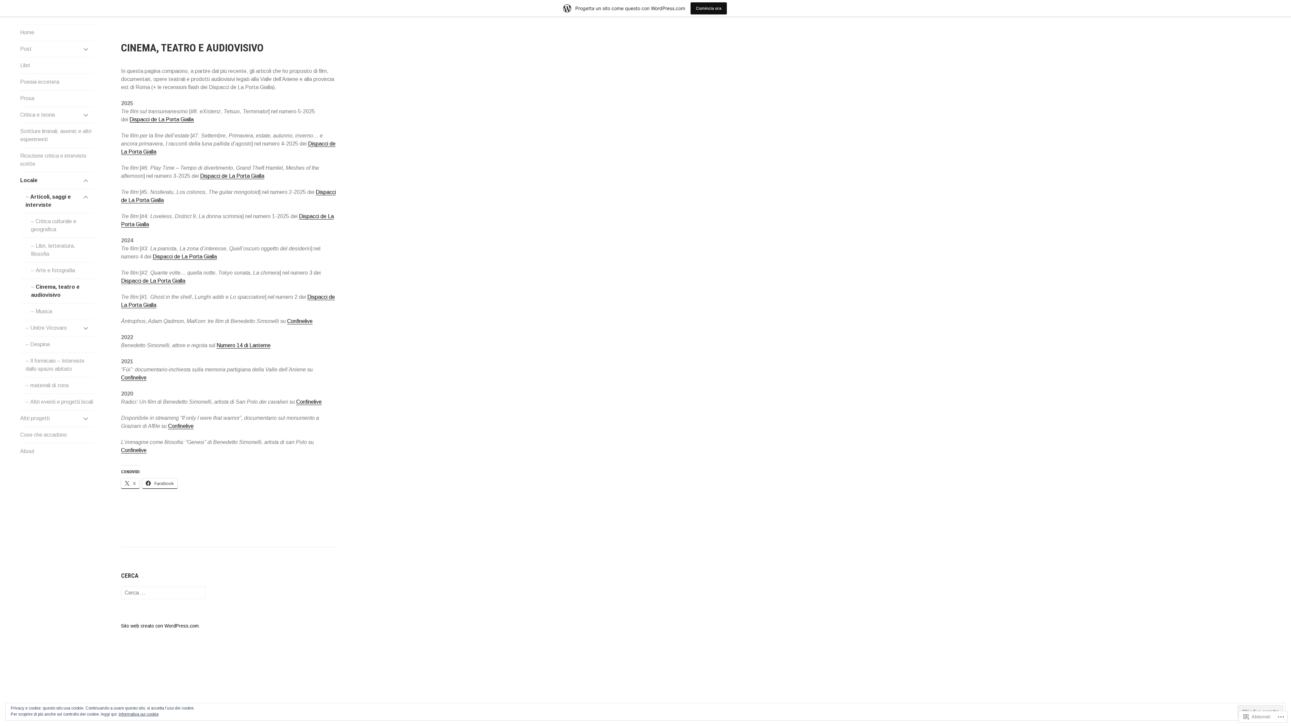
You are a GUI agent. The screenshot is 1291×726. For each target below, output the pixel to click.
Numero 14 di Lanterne (244, 345)
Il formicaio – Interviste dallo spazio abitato (55, 365)
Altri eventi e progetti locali (61, 402)
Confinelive (300, 321)
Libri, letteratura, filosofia (53, 250)
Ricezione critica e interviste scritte (53, 160)
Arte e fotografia (55, 270)
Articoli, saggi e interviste (48, 201)
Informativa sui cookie (139, 714)
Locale (29, 180)
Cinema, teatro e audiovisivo (55, 291)
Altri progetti (35, 418)
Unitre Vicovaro (48, 328)
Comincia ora (708, 8)
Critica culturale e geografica (53, 225)
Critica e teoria (37, 115)
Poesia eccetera (39, 82)
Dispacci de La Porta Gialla (161, 119)
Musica (44, 311)
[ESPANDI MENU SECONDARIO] (86, 49)
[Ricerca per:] (163, 593)
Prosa (27, 98)
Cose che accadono (43, 435)
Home (27, 32)
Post (26, 49)
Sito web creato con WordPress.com (160, 626)
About (27, 451)
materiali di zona (49, 385)
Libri (25, 65)
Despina (40, 344)
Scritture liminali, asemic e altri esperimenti (55, 135)
